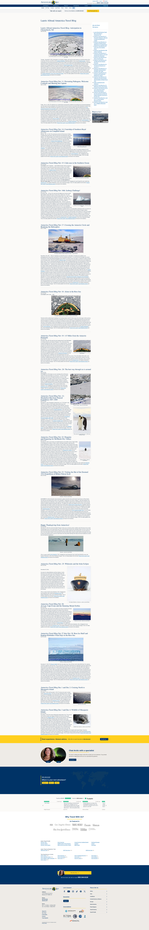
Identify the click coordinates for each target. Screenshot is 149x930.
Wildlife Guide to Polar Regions (64, 843)
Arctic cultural (43, 859)
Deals (70, 7)
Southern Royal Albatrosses (56, 141)
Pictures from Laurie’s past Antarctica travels (66, 122)
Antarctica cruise (44, 386)
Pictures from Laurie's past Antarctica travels (61, 429)
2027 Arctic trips (66, 850)
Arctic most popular (62, 857)
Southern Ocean (52, 170)
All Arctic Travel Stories (45, 845)
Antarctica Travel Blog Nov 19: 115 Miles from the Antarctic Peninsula (100, 62)
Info (73, 7)
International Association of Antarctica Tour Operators (77, 276)
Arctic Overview (61, 842)
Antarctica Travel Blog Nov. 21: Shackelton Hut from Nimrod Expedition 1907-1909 (100, 70)
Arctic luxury (60, 858)
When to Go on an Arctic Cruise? (64, 845)
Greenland (93, 845)
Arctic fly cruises (77, 858)
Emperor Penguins (49, 383)
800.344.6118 (102, 3)
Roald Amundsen (46, 508)
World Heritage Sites (68, 65)
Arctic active (77, 857)
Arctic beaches (94, 858)
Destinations (45, 5)
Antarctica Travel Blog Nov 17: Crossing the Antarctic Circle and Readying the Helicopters (100, 55)
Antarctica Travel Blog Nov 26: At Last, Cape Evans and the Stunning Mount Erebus (101, 89)
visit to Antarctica (85, 120)
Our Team (44, 912)
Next (106, 806)
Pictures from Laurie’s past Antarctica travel (59, 156)
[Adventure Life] (50, 2)
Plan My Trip (76, 5)
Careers (44, 916)
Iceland (92, 843)
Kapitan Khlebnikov (61, 60)
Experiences (55, 5)
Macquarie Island (47, 693)
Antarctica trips (82, 60)
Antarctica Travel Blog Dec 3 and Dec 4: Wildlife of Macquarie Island (101, 103)
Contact (86, 5)
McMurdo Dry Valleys (67, 450)
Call (80, 10)
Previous (43, 806)
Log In (101, 1)
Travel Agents (45, 917)
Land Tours (57, 7)
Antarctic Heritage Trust (58, 420)
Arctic (42, 7)
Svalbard (76, 843)
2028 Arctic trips (89, 850)
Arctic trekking (94, 857)
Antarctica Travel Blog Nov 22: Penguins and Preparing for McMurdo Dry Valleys (100, 74)
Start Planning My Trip (92, 10)
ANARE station (51, 717)
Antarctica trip (43, 182)
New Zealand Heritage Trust (78, 510)
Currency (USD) (95, 1)
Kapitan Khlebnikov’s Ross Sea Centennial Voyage (52, 73)
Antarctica (43, 148)
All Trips (47, 7)
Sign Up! (66, 900)
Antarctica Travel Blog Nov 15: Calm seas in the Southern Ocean (100, 48)
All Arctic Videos (44, 843)
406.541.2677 (45, 900)
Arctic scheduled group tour (80, 855)
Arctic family (93, 855)
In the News (44, 914)
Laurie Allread (97, 25)
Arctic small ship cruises (46, 857)
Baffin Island (77, 845)
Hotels (66, 7)
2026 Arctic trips (44, 850)
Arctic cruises (43, 855)
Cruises (52, 7)
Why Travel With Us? (74, 817)
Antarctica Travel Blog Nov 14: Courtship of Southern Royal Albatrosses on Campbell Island (100, 43)
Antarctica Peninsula (62, 353)
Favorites (106, 1)
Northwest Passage (95, 842)
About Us (66, 5)
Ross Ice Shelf (56, 118)
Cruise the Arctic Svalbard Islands (81, 842)
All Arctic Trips (44, 842)
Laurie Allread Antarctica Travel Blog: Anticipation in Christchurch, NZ (100, 34)
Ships (62, 7)
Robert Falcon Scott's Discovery (75, 504)
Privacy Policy (44, 923)
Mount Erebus (60, 622)
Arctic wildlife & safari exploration (47, 858)
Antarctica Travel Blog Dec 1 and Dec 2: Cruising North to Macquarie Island (101, 99)
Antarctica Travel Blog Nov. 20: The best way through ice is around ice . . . (100, 66)
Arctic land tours (61, 855)
